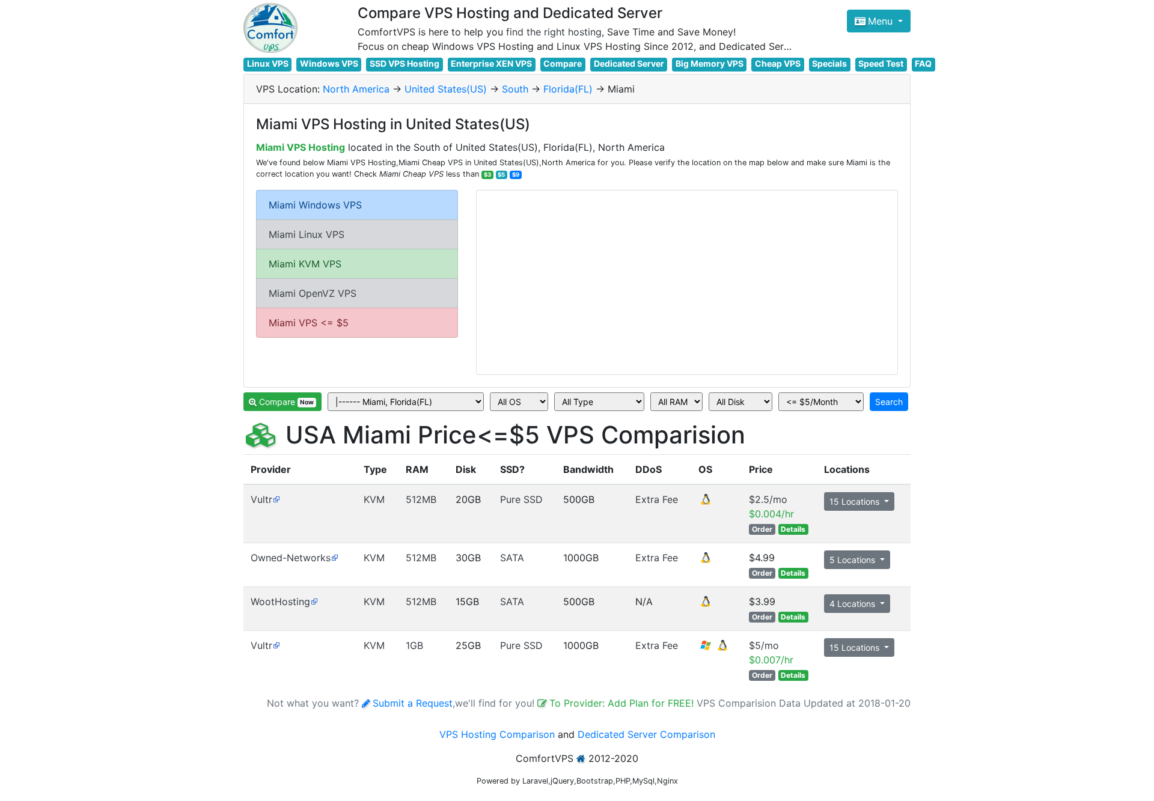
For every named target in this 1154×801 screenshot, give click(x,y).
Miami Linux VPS (306, 234)
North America (356, 89)
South (515, 89)
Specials (829, 63)
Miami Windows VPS (315, 205)
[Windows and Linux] (714, 649)
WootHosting (280, 601)
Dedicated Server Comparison (646, 734)
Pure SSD (521, 499)
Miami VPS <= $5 (309, 323)
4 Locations (853, 603)
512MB (421, 499)
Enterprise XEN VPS (491, 63)
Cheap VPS (778, 63)
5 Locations (853, 560)
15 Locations (855, 501)
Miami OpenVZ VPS (312, 293)
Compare (562, 63)
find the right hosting (554, 32)
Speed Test (880, 63)
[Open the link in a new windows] (276, 499)
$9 (515, 174)
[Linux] (705, 503)
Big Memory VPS (709, 63)
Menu (882, 21)
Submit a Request (413, 703)
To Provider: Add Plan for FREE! (623, 703)
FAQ (923, 63)
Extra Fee (656, 499)
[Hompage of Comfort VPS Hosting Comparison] (270, 28)
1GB (414, 645)
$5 (501, 174)
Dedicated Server (629, 63)
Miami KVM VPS (305, 264)
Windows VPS (329, 63)
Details (793, 529)
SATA (512, 558)
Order (762, 529)
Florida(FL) (568, 89)
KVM (374, 499)
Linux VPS (267, 63)
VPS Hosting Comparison (497, 734)
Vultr (261, 499)
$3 (487, 174)
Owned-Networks (291, 558)
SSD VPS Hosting (404, 63)
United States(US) (446, 89)
